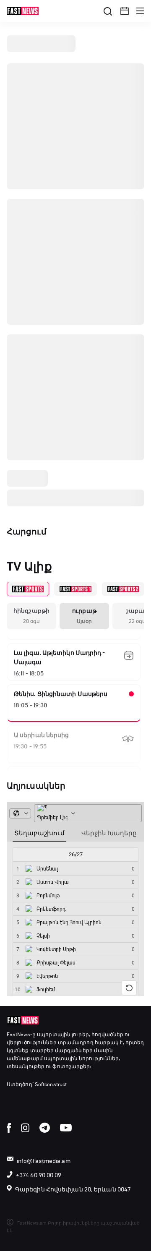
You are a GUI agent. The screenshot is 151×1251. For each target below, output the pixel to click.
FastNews (18, 1034)
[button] (124, 11)
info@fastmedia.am (43, 1161)
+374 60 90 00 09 (39, 1175)
